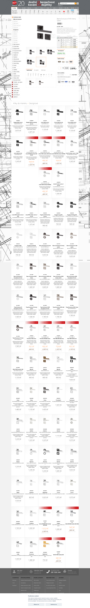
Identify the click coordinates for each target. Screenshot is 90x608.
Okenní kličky (16, 63)
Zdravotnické (16, 59)
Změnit (54, 601)
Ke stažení (16, 84)
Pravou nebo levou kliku (50, 580)
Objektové (15, 55)
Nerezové (15, 21)
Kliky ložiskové (16, 44)
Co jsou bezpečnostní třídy (51, 587)
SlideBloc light (36, 590)
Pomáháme (14, 585)
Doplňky (15, 69)
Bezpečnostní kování (37, 582)
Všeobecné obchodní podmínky (26, 580)
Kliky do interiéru (17, 19)
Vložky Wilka (16, 90)
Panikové (15, 57)
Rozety (14, 65)
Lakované (15, 42)
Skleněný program (17, 61)
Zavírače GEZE (16, 75)
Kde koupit (16, 92)
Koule (14, 67)
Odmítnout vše (54, 604)
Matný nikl (15, 31)
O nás (13, 582)
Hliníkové (15, 34)
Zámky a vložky (36, 585)
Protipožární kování (37, 587)
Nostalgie (15, 40)
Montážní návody (62, 585)
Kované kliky (16, 46)
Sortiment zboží (17, 17)
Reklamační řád (23, 590)
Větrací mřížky (16, 71)
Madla (14, 73)
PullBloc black (36, 593)
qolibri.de (15, 96)
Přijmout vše (36, 604)
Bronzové (15, 38)
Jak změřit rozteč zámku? (50, 585)
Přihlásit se (60, 5)
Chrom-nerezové (17, 25)
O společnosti (17, 88)
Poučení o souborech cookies (26, 587)
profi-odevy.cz (17, 94)
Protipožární (16, 52)
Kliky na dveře (36, 580)
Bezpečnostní (16, 48)
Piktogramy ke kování (50, 582)
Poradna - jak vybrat (18, 82)
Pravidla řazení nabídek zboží (26, 593)
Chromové (15, 27)
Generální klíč (61, 593)
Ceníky (60, 582)
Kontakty (15, 86)
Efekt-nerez (15, 23)
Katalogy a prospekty (62, 580)
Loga (60, 590)
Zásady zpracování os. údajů (26, 585)
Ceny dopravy (23, 582)
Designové (15, 29)
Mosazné (15, 36)
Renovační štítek (16, 80)
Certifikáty (61, 587)
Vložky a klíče (16, 78)
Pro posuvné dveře (17, 50)
